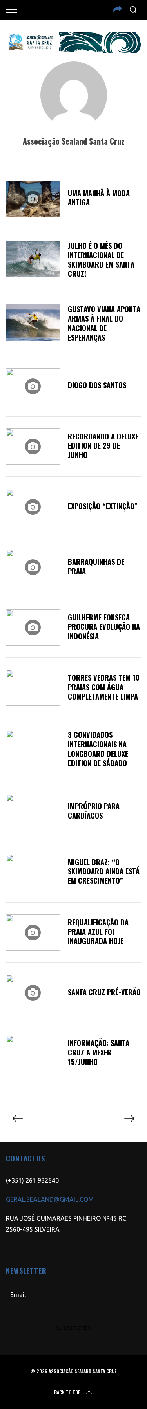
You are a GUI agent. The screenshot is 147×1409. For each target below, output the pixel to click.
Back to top (67, 1392)
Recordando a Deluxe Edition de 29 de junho (103, 445)
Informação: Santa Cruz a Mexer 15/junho (98, 1052)
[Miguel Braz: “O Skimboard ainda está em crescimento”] (33, 872)
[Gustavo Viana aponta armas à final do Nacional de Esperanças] (33, 322)
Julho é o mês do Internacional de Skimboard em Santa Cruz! (101, 259)
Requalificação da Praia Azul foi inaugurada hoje (98, 931)
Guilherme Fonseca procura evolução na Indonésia (104, 626)
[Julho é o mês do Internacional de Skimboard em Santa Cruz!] (33, 259)
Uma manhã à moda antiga (99, 198)
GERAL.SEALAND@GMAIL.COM (50, 1199)
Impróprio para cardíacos (94, 810)
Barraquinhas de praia (96, 566)
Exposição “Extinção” (103, 506)
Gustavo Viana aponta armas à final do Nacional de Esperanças (104, 322)
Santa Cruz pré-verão (104, 991)
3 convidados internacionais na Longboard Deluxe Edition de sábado (98, 748)
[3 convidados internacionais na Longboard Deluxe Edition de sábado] (33, 748)
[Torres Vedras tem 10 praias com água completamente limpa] (33, 688)
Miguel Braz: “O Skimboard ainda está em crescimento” (104, 871)
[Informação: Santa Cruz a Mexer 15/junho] (33, 1053)
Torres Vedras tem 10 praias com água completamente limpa (104, 687)
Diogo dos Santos (97, 385)
